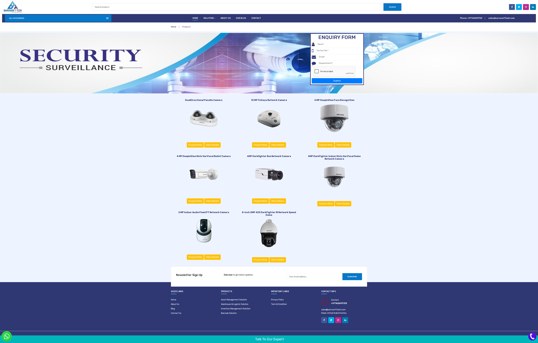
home (173, 27)
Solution (208, 18)
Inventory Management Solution (235, 309)
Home (195, 18)
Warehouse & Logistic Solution (234, 304)
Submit (337, 80)
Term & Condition (279, 304)
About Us (175, 304)
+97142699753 (474, 18)
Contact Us (176, 313)
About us (226, 18)
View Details (212, 145)
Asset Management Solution (234, 300)
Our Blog (241, 18)
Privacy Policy (277, 300)
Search (392, 7)
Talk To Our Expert (269, 339)
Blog (173, 309)
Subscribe (352, 277)
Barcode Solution (229, 313)
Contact (256, 18)
